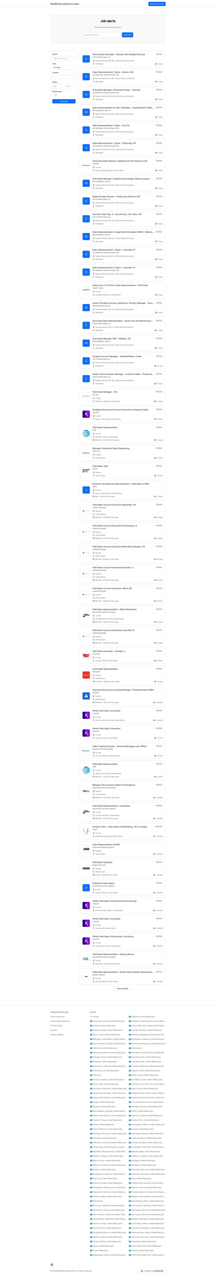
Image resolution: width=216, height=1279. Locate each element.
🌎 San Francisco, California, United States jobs (108, 1214)
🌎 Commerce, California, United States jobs (108, 1066)
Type (54, 64)
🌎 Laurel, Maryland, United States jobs (145, 1138)
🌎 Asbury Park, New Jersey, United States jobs (147, 1025)
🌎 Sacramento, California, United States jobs (147, 1205)
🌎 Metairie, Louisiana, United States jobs (146, 1156)
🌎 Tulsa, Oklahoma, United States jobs (145, 1246)
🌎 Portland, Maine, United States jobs (106, 1196)
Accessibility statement (60, 1021)
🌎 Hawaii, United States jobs (141, 1111)
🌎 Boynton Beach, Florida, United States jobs (108, 1043)
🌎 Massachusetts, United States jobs (144, 1151)
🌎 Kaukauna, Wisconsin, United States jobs (108, 1133)
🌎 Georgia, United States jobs (103, 1106)
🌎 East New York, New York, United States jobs (147, 1084)
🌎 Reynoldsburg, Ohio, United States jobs (146, 1201)
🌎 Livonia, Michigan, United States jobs (145, 1142)
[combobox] (64, 77)
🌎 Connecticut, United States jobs (104, 1070)
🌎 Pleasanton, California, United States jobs (108, 1192)
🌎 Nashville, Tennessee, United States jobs (147, 1174)
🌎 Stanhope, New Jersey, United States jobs (147, 1232)
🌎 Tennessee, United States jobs (142, 1241)
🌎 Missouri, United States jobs (103, 1169)
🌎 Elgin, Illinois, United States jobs (143, 1088)
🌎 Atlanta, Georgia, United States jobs (106, 1030)
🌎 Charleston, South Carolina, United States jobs (147, 1052)
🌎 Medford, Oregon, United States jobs (106, 1156)
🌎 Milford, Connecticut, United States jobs (108, 1165)
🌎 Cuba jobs (95, 1075)
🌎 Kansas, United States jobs (141, 1129)
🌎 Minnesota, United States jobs (142, 1165)
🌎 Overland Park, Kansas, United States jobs (147, 1183)
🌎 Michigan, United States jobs (142, 1160)
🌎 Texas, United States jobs (102, 1246)
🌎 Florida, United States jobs (102, 1102)
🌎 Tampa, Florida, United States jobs (105, 1241)
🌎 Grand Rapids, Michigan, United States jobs (108, 1111)
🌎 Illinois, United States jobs (102, 1124)
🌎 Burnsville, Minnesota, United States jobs (147, 1043)
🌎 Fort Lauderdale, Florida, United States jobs (147, 1102)
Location (55, 73)
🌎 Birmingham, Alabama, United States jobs (147, 1039)
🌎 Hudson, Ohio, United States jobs (144, 1120)
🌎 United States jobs (99, 1250)
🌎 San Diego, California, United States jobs (147, 1210)
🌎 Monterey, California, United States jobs (146, 1169)
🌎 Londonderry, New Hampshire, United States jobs (108, 1147)
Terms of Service (57, 1016)
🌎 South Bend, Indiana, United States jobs (146, 1223)
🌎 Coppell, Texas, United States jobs (144, 1070)
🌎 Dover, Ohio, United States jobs (104, 1084)
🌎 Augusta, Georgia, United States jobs (145, 1030)
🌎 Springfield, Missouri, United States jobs (108, 1232)
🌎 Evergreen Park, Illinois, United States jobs (147, 1093)
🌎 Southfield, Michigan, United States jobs (147, 1228)
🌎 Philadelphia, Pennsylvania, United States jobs (108, 1187)
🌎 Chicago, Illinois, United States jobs (106, 1057)
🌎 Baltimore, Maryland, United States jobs (146, 1034)
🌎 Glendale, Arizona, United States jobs (145, 1106)
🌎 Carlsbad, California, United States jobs (108, 1052)
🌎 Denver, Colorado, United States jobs (107, 1079)
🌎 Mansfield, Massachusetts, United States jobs (108, 1151)
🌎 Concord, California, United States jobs (146, 1066)
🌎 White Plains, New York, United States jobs (147, 1255)
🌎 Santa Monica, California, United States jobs (108, 1219)
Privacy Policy (56, 1025)
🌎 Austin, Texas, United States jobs (105, 1034)
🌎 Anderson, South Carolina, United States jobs (147, 1021)
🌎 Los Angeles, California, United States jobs (147, 1147)
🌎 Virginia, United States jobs (141, 1250)
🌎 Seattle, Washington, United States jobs (146, 1219)
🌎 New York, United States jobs (103, 1178)
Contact (53, 1030)
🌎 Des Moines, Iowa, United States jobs (145, 1079)
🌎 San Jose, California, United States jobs (146, 1214)
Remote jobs (57, 91)
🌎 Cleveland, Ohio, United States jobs (145, 1057)
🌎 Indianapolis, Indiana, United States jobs (147, 1124)
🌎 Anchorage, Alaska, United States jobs (107, 1021)
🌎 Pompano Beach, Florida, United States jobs (147, 1192)
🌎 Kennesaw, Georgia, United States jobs (146, 1133)
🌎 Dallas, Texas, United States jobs (144, 1075)
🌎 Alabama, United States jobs (142, 1016)
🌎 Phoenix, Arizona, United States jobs (145, 1187)
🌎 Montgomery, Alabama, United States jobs (108, 1174)
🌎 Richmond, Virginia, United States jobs (107, 1205)
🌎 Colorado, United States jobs (103, 1061)
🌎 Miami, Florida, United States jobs (105, 1160)
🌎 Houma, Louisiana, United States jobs (145, 1115)
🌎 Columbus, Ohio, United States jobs (145, 1061)
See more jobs (122, 988)
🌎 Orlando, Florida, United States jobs (106, 1183)
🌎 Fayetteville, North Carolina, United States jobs (147, 1097)
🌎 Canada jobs (135, 1048)
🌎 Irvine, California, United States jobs (106, 1129)
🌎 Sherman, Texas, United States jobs (106, 1223)
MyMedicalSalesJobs (64, 4)
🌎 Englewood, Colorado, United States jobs (108, 1093)
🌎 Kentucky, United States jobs (103, 1138)
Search (54, 54)
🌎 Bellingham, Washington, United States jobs (108, 1039)
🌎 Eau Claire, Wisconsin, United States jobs (108, 1088)
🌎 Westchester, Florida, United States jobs (108, 1255)
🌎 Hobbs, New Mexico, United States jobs (108, 1115)
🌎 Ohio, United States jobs (140, 1178)
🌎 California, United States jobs (103, 1048)
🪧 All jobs (94, 1016)
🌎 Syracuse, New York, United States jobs (146, 1237)
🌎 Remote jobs (96, 1201)
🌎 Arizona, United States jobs (102, 1025)
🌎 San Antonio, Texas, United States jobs (107, 1210)
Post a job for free (157, 4)
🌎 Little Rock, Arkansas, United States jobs (108, 1142)
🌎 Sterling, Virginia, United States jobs (106, 1237)
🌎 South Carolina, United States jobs (105, 1228)
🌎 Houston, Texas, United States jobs (106, 1120)
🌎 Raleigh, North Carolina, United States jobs (147, 1196)
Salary (54, 82)
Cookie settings (56, 1034)
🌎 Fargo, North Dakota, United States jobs (108, 1097)
